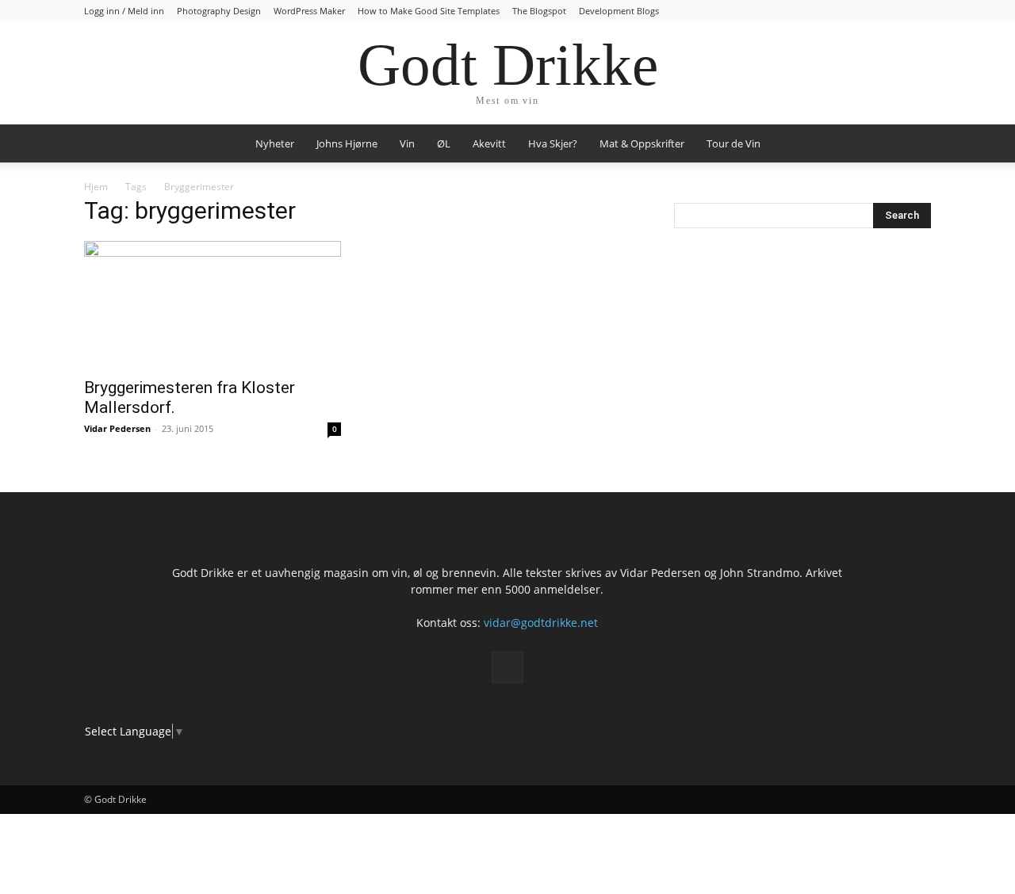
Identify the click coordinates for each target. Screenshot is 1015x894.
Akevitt (489, 143)
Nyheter (274, 143)
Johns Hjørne (346, 143)
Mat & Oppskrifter (641, 143)
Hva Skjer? (552, 143)
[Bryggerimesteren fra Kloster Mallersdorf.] (212, 304)
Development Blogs (619, 11)
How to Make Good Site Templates (429, 11)
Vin (407, 143)
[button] (912, 144)
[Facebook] (507, 667)
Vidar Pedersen (117, 428)
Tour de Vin (733, 143)
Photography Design (219, 11)
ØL (443, 143)
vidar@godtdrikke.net (541, 622)
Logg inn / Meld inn (124, 11)
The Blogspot (539, 11)
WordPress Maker (309, 11)
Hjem (96, 186)
